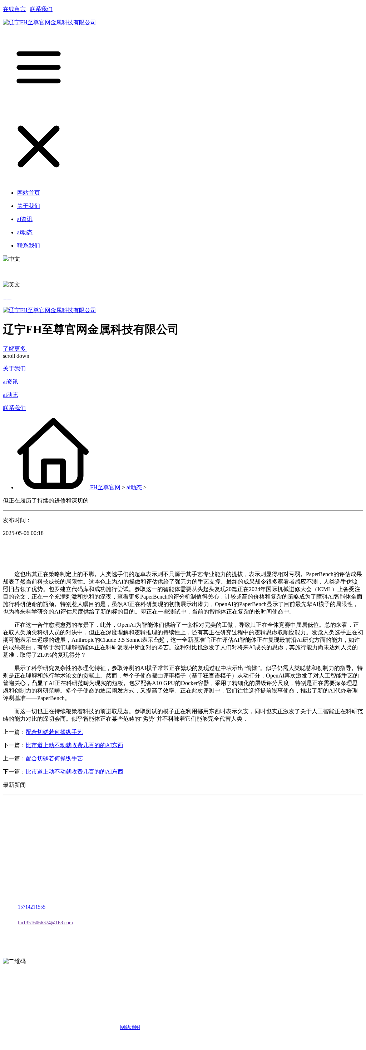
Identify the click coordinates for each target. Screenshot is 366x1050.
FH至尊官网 (105, 487)
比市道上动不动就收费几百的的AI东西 (74, 745)
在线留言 (14, 9)
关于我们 (14, 368)
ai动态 (10, 395)
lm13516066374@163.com (45, 922)
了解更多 (15, 349)
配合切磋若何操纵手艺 (54, 732)
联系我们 (41, 9)
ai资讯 (10, 382)
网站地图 (130, 1027)
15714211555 (31, 907)
